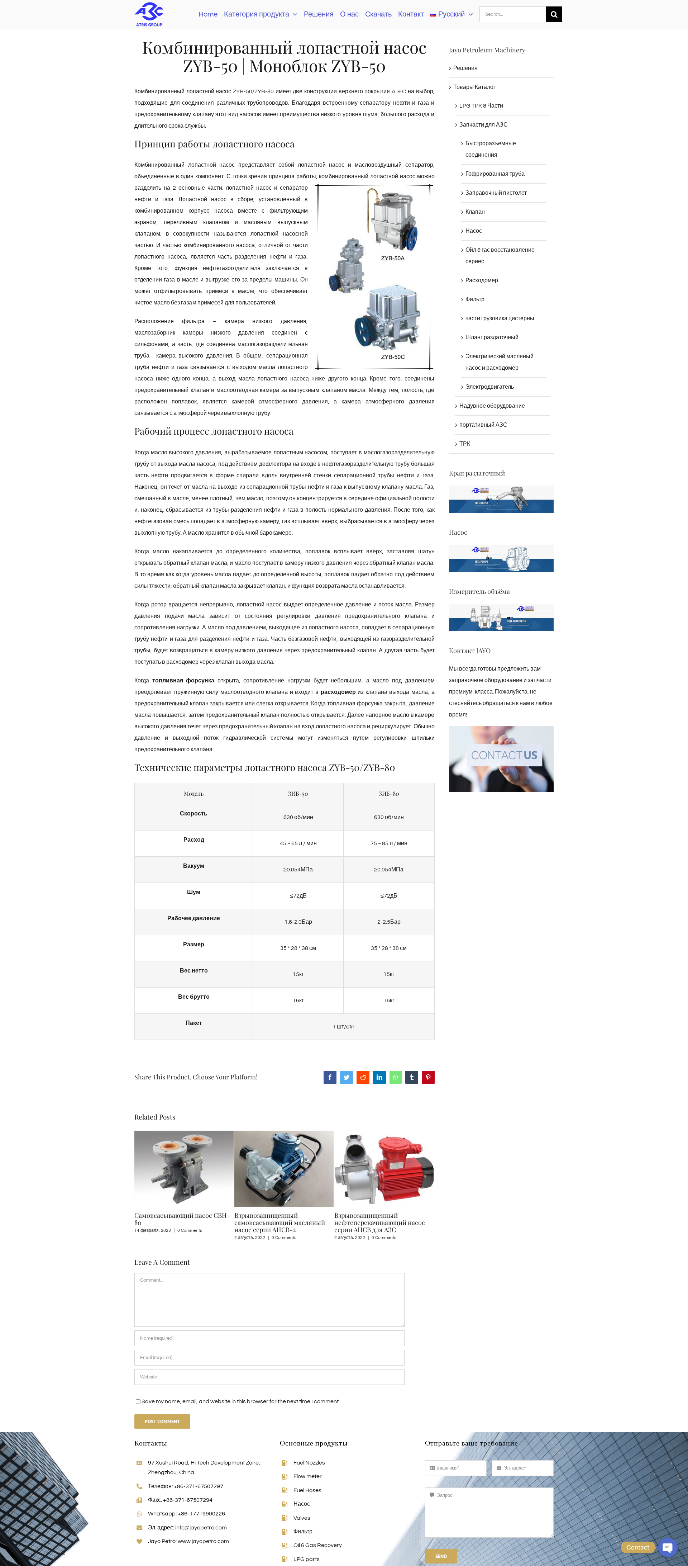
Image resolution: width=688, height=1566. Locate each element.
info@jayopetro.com (201, 1527)
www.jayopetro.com (203, 1541)
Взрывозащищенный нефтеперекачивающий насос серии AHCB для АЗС (279, 1222)
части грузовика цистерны (499, 318)
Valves (301, 1518)
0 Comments (184, 1237)
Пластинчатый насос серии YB (380, 1215)
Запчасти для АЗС (483, 125)
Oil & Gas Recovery (317, 1545)
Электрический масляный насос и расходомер (499, 362)
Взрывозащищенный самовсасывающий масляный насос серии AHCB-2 (179, 1222)
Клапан (475, 212)
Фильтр (474, 299)
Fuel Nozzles (309, 1463)
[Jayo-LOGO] (148, 3)
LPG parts (306, 1559)
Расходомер (481, 280)
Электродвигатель (489, 387)
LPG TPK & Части (481, 106)
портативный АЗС (483, 425)
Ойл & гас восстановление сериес (500, 255)
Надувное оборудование (492, 406)
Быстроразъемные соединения (490, 149)
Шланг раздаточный (492, 337)
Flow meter (307, 1476)
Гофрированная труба (495, 174)
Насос (473, 231)
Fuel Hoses (307, 1490)
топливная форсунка (183, 680)
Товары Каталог (474, 87)
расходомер (338, 692)
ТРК (464, 444)
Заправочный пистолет (496, 193)
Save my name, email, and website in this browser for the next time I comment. (241, 1401)
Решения (465, 68)
